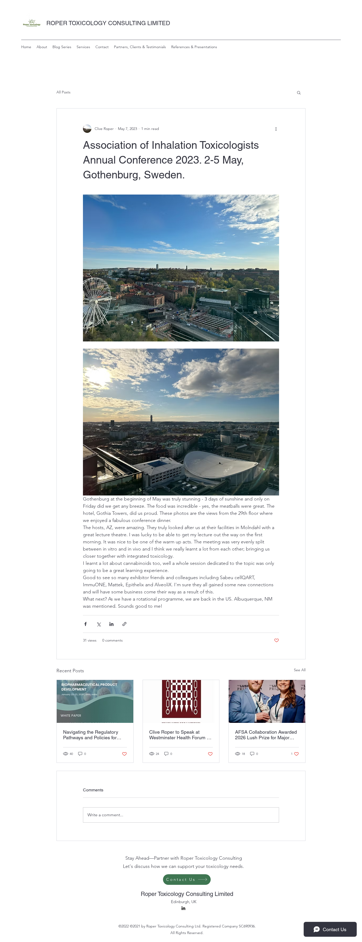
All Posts (63, 92)
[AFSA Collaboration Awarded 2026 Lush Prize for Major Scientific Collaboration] (267, 701)
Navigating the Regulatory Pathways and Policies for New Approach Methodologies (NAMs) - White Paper (95, 734)
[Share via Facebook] (85, 624)
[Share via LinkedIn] (111, 624)
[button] (298, 92)
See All (300, 670)
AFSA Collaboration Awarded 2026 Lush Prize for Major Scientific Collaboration (266, 734)
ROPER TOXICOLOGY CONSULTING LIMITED (108, 23)
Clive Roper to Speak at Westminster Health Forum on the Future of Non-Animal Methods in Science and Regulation (180, 734)
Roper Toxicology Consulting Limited (187, 894)
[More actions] (276, 128)
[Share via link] (124, 624)
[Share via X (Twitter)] (98, 624)
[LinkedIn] (183, 908)
